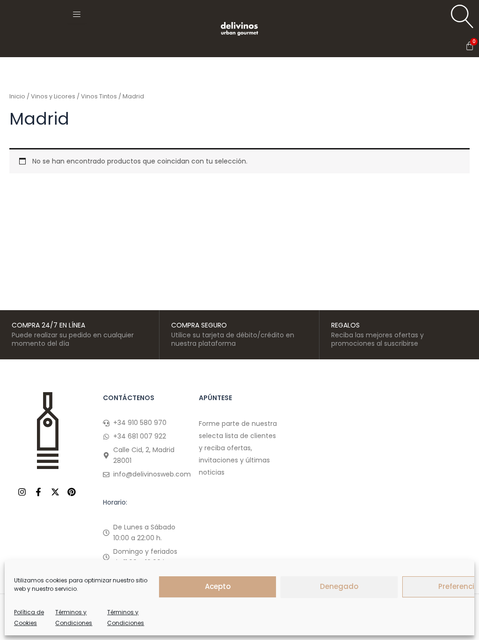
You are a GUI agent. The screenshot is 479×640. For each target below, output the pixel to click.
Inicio (17, 96)
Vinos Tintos (99, 96)
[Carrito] (469, 46)
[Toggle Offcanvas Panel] (76, 14)
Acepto (218, 586)
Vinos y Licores (53, 96)
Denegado (339, 586)
